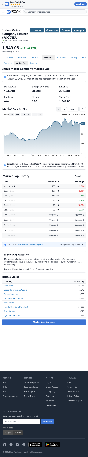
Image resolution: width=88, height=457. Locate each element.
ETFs (5, 391)
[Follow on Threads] (24, 444)
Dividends (61, 57)
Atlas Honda (9, 285)
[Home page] (13, 12)
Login (48, 382)
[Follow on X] (11, 444)
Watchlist (53, 30)
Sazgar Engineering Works (15, 290)
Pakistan (8, 40)
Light (9, 432)
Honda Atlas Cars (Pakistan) (16, 307)
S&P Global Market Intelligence (30, 244)
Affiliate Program (74, 400)
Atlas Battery (9, 311)
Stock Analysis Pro (32, 382)
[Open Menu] (3, 12)
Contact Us (72, 387)
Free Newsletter (31, 387)
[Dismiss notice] (2, 4)
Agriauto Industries (12, 315)
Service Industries (11, 294)
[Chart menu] (83, 109)
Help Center (51, 405)
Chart (72, 109)
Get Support (29, 391)
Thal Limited (9, 302)
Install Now (80, 4)
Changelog (50, 391)
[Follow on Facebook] (4, 444)
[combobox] (55, 11)
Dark (19, 432)
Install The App (30, 396)
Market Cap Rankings (44, 322)
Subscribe (47, 421)
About (70, 382)
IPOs (5, 387)
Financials (22, 57)
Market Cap (21, 63)
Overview (9, 57)
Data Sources (51, 396)
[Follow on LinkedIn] (17, 444)
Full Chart (38, 30)
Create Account (52, 387)
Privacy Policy (73, 396)
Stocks (5, 382)
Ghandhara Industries (13, 298)
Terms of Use (73, 391)
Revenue (33, 63)
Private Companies (11, 396)
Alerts (67, 30)
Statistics (48, 57)
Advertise (50, 400)
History (74, 57)
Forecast (35, 57)
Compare (80, 30)
